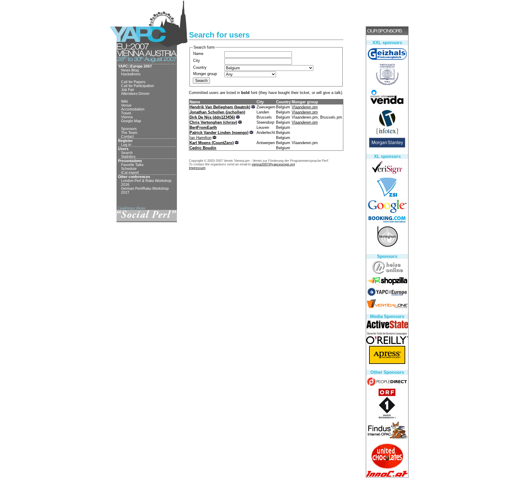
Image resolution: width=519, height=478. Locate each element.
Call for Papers (133, 82)
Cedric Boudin (203, 148)
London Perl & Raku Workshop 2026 (146, 182)
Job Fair (127, 90)
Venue (126, 105)
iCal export (130, 172)
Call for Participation (137, 86)
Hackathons (131, 74)
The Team (129, 133)
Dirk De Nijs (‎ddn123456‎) (212, 117)
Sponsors (129, 129)
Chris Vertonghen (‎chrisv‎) (213, 122)
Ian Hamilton (200, 137)
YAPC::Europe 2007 (135, 66)
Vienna (127, 117)
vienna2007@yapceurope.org (273, 164)
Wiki (124, 101)
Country (200, 67)
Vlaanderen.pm (305, 107)
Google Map (131, 121)
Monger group (205, 73)
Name (198, 53)
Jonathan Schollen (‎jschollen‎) (217, 112)
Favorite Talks (132, 165)
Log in (126, 145)
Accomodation (132, 109)
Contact (127, 136)
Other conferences (134, 177)
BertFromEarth (203, 127)
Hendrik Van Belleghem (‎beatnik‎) (220, 107)
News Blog (130, 70)
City (196, 60)
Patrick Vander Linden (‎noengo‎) (219, 132)
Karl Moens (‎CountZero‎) (212, 143)
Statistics (128, 157)
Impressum (197, 168)
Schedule (129, 169)
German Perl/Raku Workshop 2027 (145, 190)
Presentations (130, 161)
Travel (126, 113)
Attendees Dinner (135, 93)
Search (127, 153)
